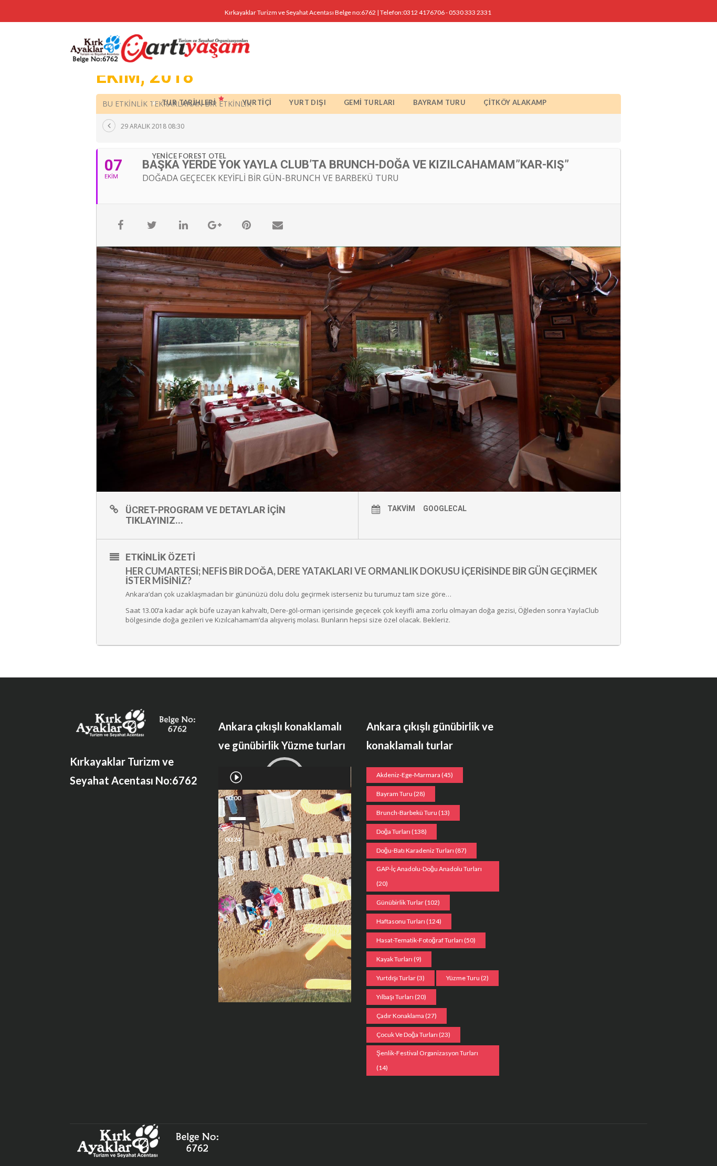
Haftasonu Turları (408, 921)
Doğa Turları (401, 831)
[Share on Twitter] (152, 225)
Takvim (401, 508)
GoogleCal (445, 508)
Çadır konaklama (406, 1016)
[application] (284, 778)
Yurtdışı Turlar (400, 978)
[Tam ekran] (231, 881)
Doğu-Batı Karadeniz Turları (421, 850)
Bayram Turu (400, 794)
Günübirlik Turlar (408, 902)
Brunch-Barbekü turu (413, 813)
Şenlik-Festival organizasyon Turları (427, 1060)
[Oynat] (235, 777)
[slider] (237, 818)
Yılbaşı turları (401, 997)
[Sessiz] (232, 860)
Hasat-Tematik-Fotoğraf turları (426, 940)
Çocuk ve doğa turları (413, 1034)
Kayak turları (398, 959)
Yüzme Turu (467, 978)
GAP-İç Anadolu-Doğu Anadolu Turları (429, 876)
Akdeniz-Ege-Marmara (414, 775)
